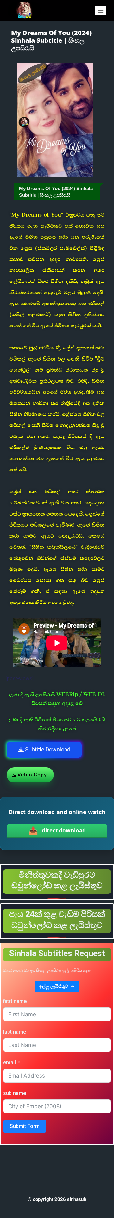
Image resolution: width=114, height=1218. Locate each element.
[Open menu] (100, 10)
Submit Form (25, 1126)
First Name (15, 1001)
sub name (14, 1093)
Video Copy (32, 775)
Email (9, 1063)
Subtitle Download (47, 749)
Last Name (14, 1032)
